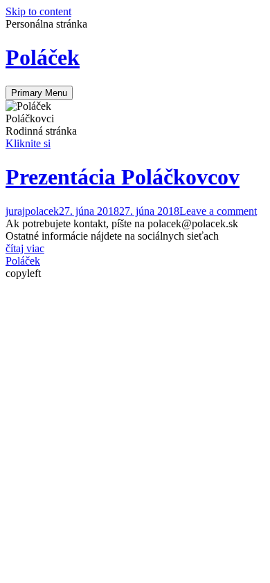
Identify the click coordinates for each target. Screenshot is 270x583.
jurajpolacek (32, 211)
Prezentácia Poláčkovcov (123, 176)
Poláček (43, 57)
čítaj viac (25, 248)
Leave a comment (218, 211)
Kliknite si (28, 143)
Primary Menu (39, 93)
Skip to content (38, 11)
